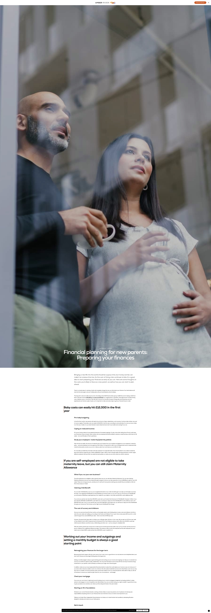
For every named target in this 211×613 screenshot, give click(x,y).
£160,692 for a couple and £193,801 (94, 397)
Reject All (139, 610)
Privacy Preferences (132, 610)
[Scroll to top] (209, 610)
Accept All (145, 610)
